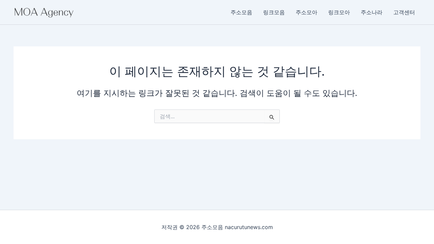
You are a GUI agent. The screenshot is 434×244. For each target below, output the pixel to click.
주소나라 (371, 12)
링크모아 (339, 12)
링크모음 (274, 12)
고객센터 (404, 12)
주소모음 (241, 12)
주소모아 (306, 12)
